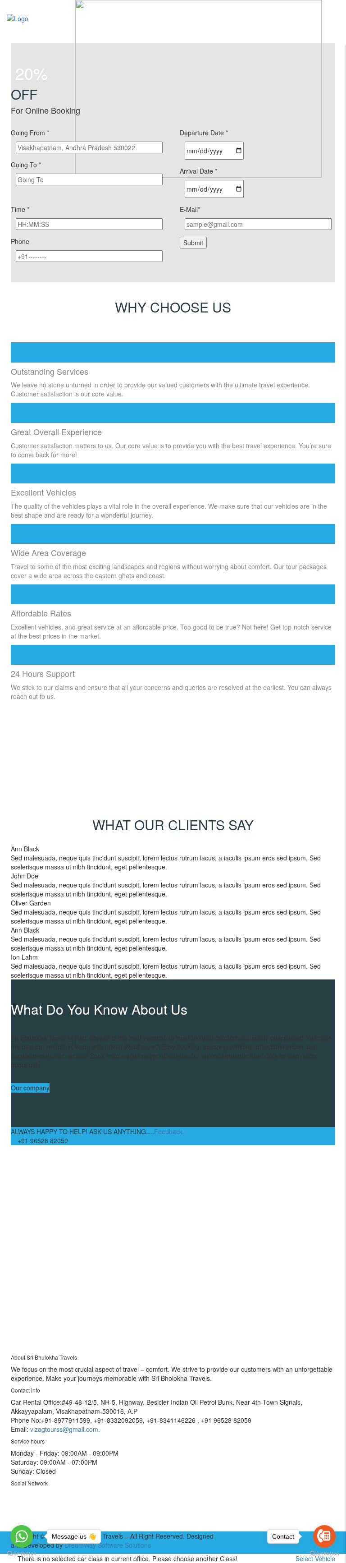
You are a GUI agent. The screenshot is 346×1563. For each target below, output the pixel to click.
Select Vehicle (315, 1558)
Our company (30, 1087)
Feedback (168, 1131)
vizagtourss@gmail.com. (65, 1429)
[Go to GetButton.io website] (21, 1554)
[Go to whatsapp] (21, 1536)
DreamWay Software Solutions (107, 1544)
